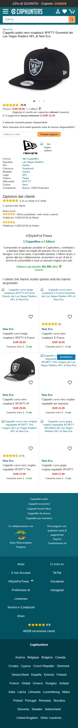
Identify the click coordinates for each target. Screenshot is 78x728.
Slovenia (23, 709)
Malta (66, 692)
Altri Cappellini (30, 158)
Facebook (57, 581)
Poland (17, 700)
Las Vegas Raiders (33, 161)
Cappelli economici (39, 503)
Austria (20, 657)
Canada (60, 657)
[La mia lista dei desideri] (64, 11)
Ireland (64, 683)
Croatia (13, 666)
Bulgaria (47, 657)
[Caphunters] (23, 11)
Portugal (30, 700)
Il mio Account (20, 573)
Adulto (26, 165)
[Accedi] (58, 11)
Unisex (26, 171)
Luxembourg (51, 692)
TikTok (57, 573)
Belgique (33, 657)
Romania (45, 700)
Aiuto (20, 564)
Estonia (49, 674)
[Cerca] (71, 19)
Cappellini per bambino (39, 518)
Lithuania (34, 692)
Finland (61, 674)
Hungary (51, 683)
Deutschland (20, 674)
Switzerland (53, 709)
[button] (34, 101)
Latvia (22, 692)
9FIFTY (26, 181)
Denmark (63, 666)
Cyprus (26, 666)
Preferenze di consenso (21, 594)
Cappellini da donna (39, 513)
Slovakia (59, 700)
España (36, 674)
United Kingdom (27, 718)
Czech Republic (44, 666)
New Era (8, 29)
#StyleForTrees (19, 581)
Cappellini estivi (39, 499)
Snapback (28, 168)
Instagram (57, 590)
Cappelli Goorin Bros (39, 508)
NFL (24, 174)
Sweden (37, 709)
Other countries (50, 718)
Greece (38, 683)
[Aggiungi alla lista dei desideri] (30, 316)
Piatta (25, 178)
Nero (25, 184)
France (14, 683)
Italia (12, 692)
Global (26, 683)
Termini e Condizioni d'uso (21, 612)
